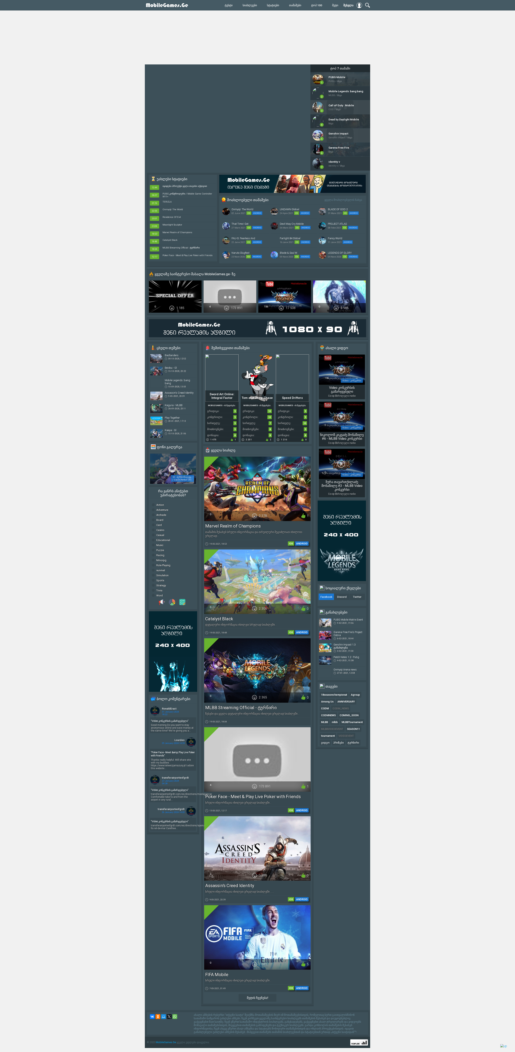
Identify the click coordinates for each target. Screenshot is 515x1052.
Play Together (172, 417)
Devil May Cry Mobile (292, 223)
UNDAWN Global (289, 209)
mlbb (335, 722)
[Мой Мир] (163, 1016)
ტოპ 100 (316, 5)
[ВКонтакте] (152, 1016)
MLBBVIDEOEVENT (332, 728)
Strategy (161, 585)
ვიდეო (325, 742)
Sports (160, 580)
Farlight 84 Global (290, 238)
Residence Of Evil (172, 217)
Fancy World (335, 238)
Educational (163, 540)
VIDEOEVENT (346, 735)
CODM (325, 708)
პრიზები (338, 742)
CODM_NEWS (341, 708)
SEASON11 (353, 728)
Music (159, 545)
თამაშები (295, 5)
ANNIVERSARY (346, 701)
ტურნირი (353, 742)
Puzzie (160, 550)
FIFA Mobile (216, 974)
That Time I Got (240, 223)
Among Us (327, 701)
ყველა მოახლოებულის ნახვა (343, 199)
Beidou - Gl (171, 367)
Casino (160, 530)
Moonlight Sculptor (172, 224)
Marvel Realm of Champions (177, 232)
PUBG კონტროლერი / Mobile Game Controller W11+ (187, 195)
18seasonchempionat (334, 694)
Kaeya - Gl (170, 430)
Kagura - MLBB (173, 405)
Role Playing (163, 565)
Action (160, 504)
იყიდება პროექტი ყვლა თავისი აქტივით (185, 186)
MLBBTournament (352, 722)
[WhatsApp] (174, 1016)
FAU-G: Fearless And (243, 238)
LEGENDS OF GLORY (340, 252)
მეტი (335, 5)
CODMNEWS (328, 715)
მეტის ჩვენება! (257, 998)
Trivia (159, 590)
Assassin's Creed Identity (179, 392)
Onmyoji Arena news (345, 669)
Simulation (162, 575)
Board (159, 519)
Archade (161, 514)
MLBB (324, 722)
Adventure (162, 509)
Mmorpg (161, 560)
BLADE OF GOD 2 (338, 209)
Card (159, 525)
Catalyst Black (170, 240)
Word (159, 595)
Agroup (355, 694)
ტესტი (229, 5)
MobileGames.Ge (166, 1042)
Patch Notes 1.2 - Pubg (346, 657)
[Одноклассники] (158, 1016)
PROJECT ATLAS (337, 223)
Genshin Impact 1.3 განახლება (344, 646)
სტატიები (273, 5)
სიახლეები (250, 5)
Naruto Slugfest (240, 252)
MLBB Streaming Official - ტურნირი (181, 247)
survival (160, 570)
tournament (328, 735)
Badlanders (171, 355)
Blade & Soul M (288, 252)
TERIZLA (167, 201)
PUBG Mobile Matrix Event (348, 619)
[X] (169, 1016)
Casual (160, 535)
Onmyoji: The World (173, 209)
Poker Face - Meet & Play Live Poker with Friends (187, 255)
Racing (160, 555)
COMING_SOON (349, 715)
